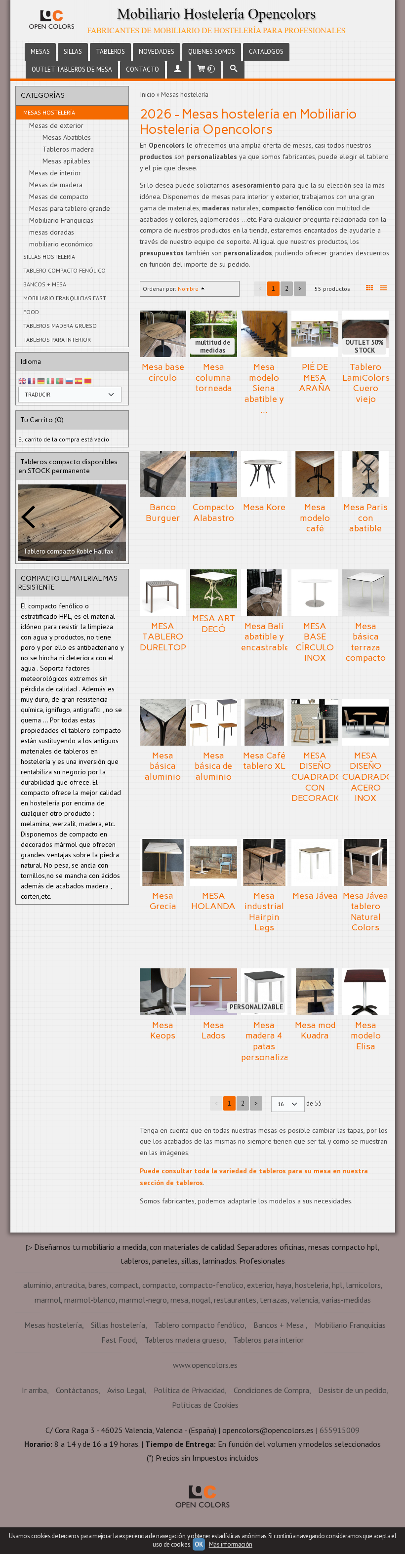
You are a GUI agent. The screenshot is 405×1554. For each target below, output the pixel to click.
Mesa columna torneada (213, 377)
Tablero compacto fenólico (64, 270)
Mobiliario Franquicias (61, 220)
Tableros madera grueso (60, 325)
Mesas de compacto (58, 196)
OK (198, 1544)
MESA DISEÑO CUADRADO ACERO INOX (368, 776)
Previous (28, 550)
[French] (32, 381)
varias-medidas (346, 1300)
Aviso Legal (126, 1390)
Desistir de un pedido (352, 1390)
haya (283, 1285)
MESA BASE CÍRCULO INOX (315, 642)
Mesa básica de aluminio (213, 766)
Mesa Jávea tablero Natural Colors (365, 911)
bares (97, 1285)
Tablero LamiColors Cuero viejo (366, 382)
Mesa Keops (162, 1030)
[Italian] (50, 381)
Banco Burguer (163, 512)
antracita (70, 1285)
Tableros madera (68, 149)
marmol (48, 1300)
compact (124, 1285)
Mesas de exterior (56, 125)
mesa (179, 1300)
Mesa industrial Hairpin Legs (264, 911)
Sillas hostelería (49, 256)
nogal (201, 1300)
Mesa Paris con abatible (365, 518)
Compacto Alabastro (213, 512)
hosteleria (311, 1285)
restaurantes (235, 1300)
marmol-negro (143, 1300)
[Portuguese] (60, 381)
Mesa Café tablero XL (264, 761)
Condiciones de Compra (271, 1390)
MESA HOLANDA (213, 901)
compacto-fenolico (211, 1285)
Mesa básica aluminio (163, 766)
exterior (260, 1285)
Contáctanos (77, 1390)
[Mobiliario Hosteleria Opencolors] (202, 20)
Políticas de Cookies (205, 1405)
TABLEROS (110, 51)
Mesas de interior (55, 172)
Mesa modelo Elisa (366, 1036)
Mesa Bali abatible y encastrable (265, 637)
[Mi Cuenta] (178, 70)
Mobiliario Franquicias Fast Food (64, 305)
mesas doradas (51, 232)
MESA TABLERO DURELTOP (163, 637)
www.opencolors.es (205, 1365)
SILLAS (73, 51)
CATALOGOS (266, 51)
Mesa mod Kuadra (315, 1030)
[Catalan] (89, 381)
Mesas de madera (55, 184)
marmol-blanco (90, 1300)
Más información (230, 1544)
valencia (304, 1300)
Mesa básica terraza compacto (366, 642)
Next (116, 550)
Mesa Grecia (163, 901)
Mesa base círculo (163, 372)
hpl (337, 1285)
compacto (159, 1285)
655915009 (340, 1430)
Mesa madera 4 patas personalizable (271, 1041)
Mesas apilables (66, 161)
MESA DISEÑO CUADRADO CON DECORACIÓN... (323, 776)
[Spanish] (78, 381)
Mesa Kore (264, 507)
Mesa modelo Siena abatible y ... (264, 388)
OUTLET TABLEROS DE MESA (72, 69)
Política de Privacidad (189, 1390)
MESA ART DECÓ (213, 624)
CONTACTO (142, 69)
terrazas (273, 1300)
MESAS (40, 51)
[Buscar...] (233, 70)
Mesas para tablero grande (69, 208)
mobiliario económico (61, 243)
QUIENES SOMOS (211, 51)
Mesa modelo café (315, 518)
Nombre (188, 288)
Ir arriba (34, 1390)
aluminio (37, 1285)
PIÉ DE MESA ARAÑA (315, 377)
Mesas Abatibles (66, 137)
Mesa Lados (213, 1030)
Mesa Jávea (315, 895)
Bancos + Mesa (44, 284)
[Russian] (69, 381)
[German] (41, 381)
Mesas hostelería (49, 112)
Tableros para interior (57, 339)
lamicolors (363, 1285)
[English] (22, 381)
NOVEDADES (156, 51)
